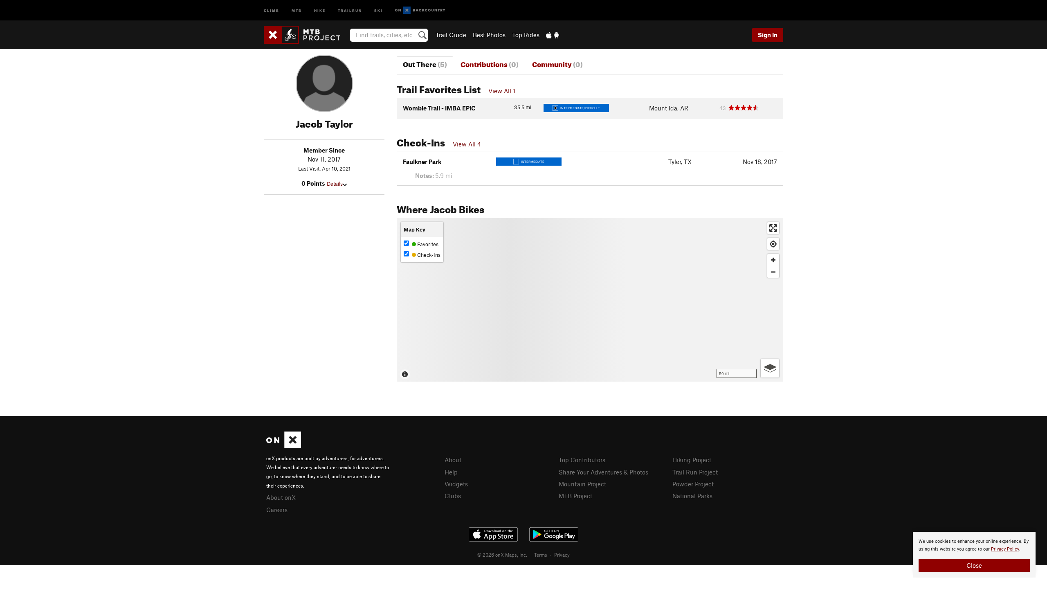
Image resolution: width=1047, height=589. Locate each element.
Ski (378, 10)
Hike (320, 10)
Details (335, 183)
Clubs (453, 495)
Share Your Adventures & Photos (603, 472)
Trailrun (350, 10)
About (453, 459)
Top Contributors (582, 459)
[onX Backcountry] (420, 10)
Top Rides (525, 34)
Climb (271, 10)
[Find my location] (773, 244)
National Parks (692, 495)
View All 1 (501, 90)
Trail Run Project (695, 472)
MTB (297, 10)
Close (974, 565)
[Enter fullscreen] (773, 228)
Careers (277, 509)
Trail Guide (451, 34)
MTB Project (575, 495)
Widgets (456, 484)
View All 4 (467, 144)
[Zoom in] (773, 260)
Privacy (562, 555)
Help (451, 472)
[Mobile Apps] (552, 34)
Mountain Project (582, 484)
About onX (281, 497)
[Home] (306, 35)
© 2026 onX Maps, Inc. (502, 555)
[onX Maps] (283, 446)
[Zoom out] (773, 272)
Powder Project (693, 484)
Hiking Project (691, 459)
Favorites (427, 244)
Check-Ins (428, 255)
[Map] (590, 300)
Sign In (767, 34)
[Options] (770, 368)
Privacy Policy (1005, 549)
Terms (540, 555)
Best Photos (489, 34)
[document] (974, 554)
